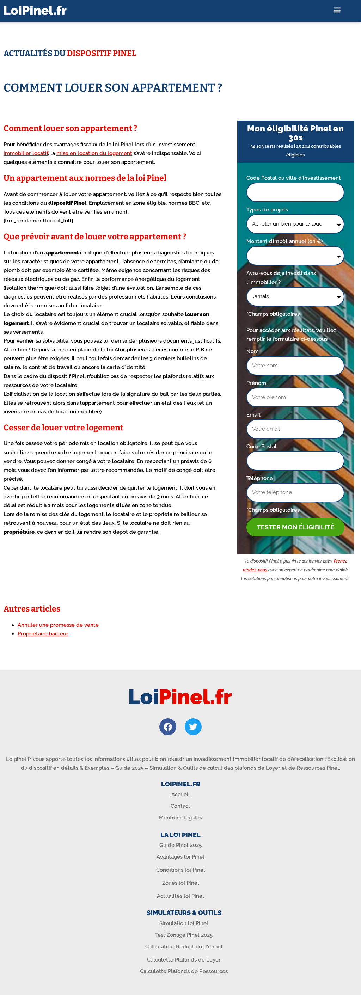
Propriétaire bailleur (43, 634)
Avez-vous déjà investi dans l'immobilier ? (281, 277)
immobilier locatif (26, 153)
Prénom (256, 383)
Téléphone (259, 478)
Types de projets (267, 210)
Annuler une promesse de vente (58, 625)
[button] (337, 10)
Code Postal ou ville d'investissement (293, 178)
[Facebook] (167, 726)
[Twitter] (193, 726)
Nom (252, 351)
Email (253, 415)
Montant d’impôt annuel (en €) (284, 241)
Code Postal (261, 446)
